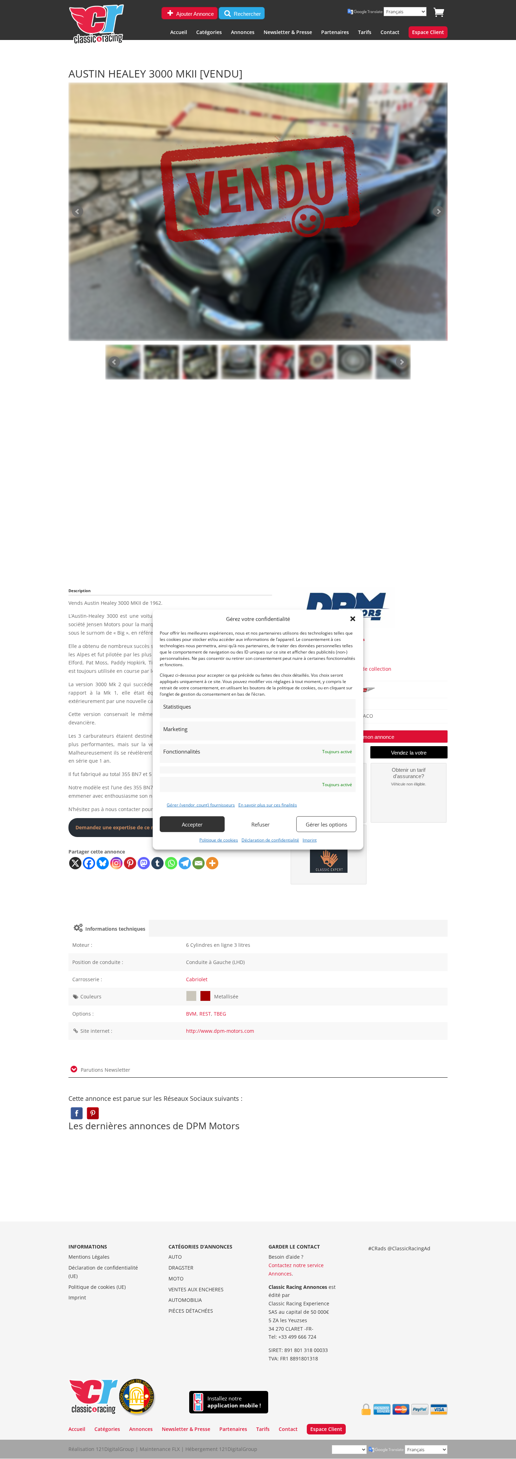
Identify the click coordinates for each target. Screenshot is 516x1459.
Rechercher (246, 14)
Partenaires (335, 32)
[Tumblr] (157, 863)
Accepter (192, 824)
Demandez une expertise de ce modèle (122, 827)
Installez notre (234, 1402)
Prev (114, 362)
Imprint (310, 840)
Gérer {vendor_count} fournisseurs (201, 805)
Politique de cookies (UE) (97, 1287)
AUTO (175, 1256)
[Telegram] (185, 863)
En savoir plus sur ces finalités (267, 805)
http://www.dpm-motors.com (220, 1031)
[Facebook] (89, 863)
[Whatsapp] (171, 863)
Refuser (260, 824)
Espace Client (428, 32)
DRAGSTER (180, 1267)
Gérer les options (326, 824)
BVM (191, 1013)
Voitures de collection (366, 668)
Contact (390, 32)
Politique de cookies (218, 840)
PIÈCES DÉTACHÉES (190, 1310)
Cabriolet (196, 979)
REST (205, 1013)
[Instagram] (116, 863)
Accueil (178, 32)
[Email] (198, 863)
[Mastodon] (144, 863)
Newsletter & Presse (288, 32)
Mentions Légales (89, 1256)
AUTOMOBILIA (185, 1300)
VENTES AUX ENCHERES (196, 1289)
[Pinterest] (130, 863)
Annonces (242, 32)
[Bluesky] (103, 863)
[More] (212, 863)
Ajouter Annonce (194, 14)
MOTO (176, 1278)
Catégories (209, 32)
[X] (75, 863)
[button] (352, 618)
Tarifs (364, 32)
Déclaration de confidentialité (270, 840)
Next (401, 362)
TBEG (220, 1013)
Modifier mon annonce (368, 737)
